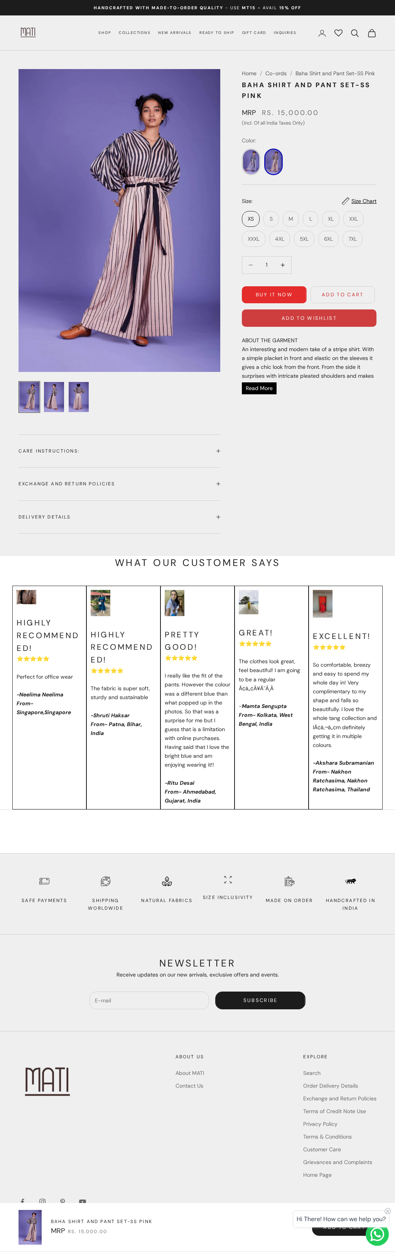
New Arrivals (175, 32)
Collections (134, 32)
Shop (104, 32)
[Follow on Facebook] (22, 1202)
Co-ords (276, 73)
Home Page (317, 1174)
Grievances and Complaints (337, 1162)
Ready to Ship (216, 32)
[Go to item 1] (29, 397)
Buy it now (274, 294)
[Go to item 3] (78, 397)
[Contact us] (377, 1234)
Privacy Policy (320, 1123)
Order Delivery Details (330, 1085)
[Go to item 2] (54, 397)
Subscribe (260, 1000)
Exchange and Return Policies (339, 1098)
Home (249, 73)
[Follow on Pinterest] (62, 1202)
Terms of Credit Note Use (334, 1111)
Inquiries (285, 32)
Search (312, 1073)
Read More (259, 388)
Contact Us (189, 1085)
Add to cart (343, 294)
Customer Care (322, 1149)
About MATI (190, 1073)
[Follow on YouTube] (82, 1202)
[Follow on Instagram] (42, 1202)
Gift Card (254, 32)
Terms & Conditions (327, 1136)
